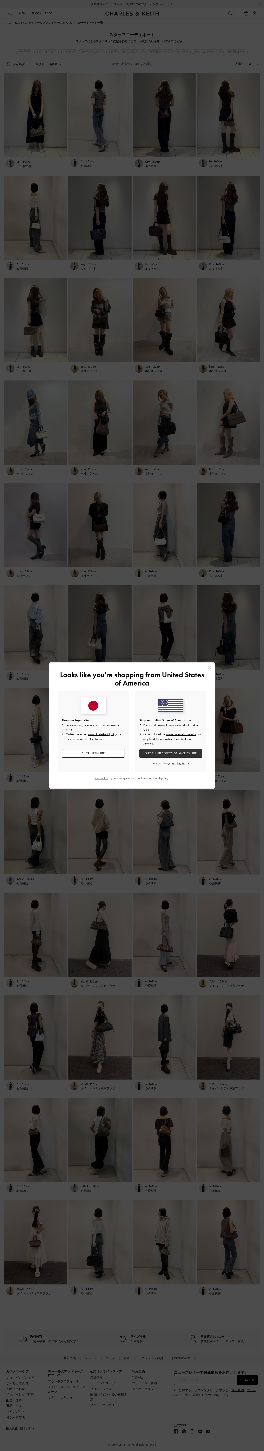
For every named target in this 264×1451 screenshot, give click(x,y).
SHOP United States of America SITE (171, 753)
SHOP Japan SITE (93, 753)
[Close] (210, 667)
